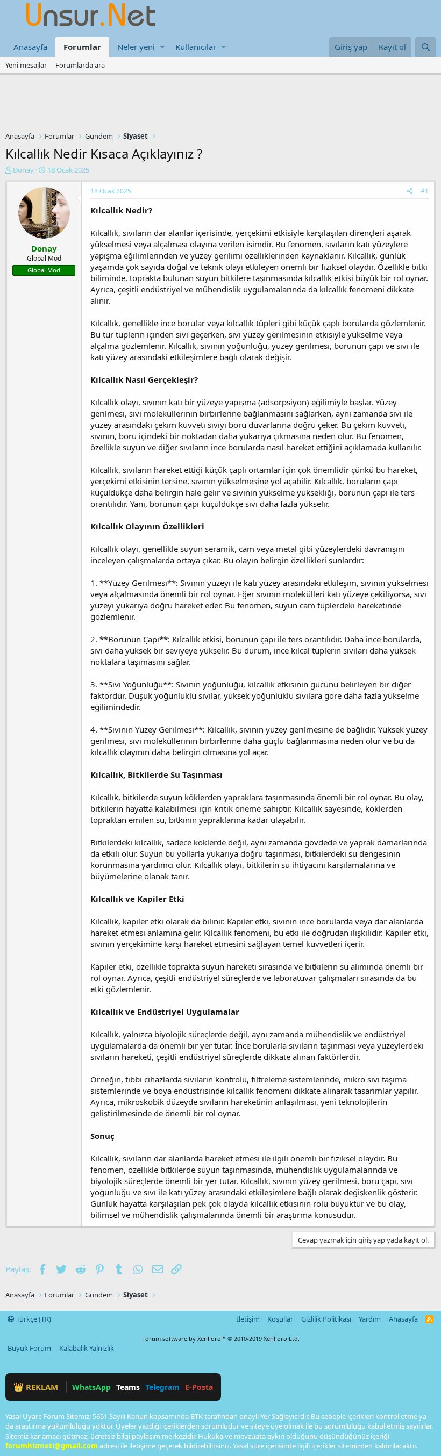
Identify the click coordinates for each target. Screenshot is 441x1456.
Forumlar (82, 46)
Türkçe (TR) (33, 1319)
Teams (128, 1387)
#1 (425, 191)
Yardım (370, 1319)
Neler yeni (136, 46)
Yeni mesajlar (26, 65)
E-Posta (199, 1387)
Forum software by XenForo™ (221, 1339)
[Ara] (425, 47)
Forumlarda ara (80, 65)
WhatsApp (91, 1387)
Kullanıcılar (195, 46)
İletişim (248, 1319)
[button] (162, 47)
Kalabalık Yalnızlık (86, 1348)
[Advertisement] (220, 104)
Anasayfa (30, 46)
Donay (23, 170)
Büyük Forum (29, 1348)
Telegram (162, 1387)
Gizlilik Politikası (326, 1319)
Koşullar (280, 1319)
